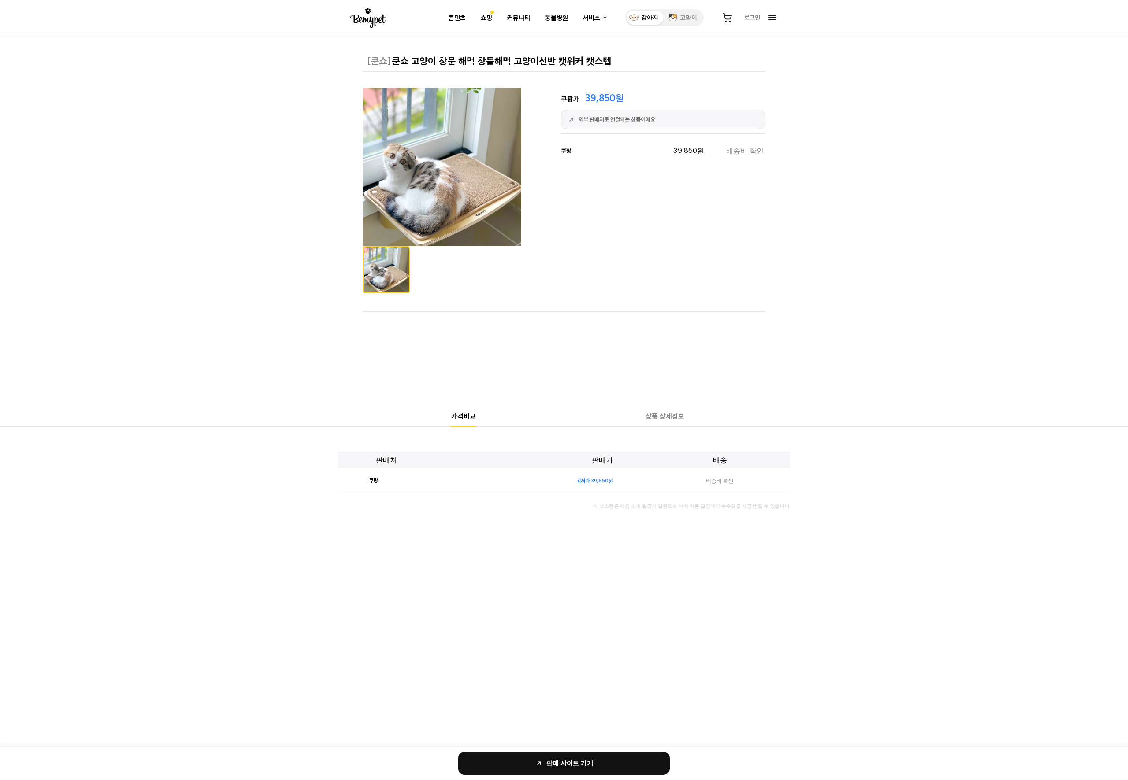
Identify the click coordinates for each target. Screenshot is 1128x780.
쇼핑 (486, 18)
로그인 (752, 17)
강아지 (649, 17)
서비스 (591, 18)
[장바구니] (727, 17)
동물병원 (556, 18)
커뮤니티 (518, 18)
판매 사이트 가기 (569, 763)
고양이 (688, 17)
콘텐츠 (457, 18)
